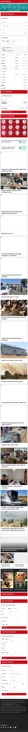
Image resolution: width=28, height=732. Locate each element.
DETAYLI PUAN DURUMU (7, 111)
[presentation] (1, 580)
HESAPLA (5, 627)
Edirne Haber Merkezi (8, 704)
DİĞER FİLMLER (22, 570)
